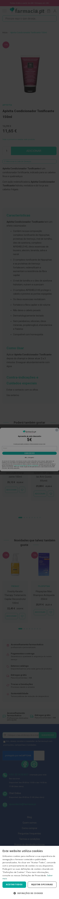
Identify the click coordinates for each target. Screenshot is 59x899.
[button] (29, 893)
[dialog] (29, 872)
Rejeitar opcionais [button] (42, 884)
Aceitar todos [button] (14, 884)
